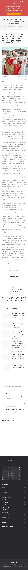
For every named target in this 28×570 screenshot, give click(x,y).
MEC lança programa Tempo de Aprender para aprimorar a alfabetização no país (19, 323)
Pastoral (7, 26)
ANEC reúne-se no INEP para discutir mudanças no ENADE (15, 410)
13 (8, 473)
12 (5, 473)
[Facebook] (10, 279)
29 (13, 477)
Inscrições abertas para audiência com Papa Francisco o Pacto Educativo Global (19, 333)
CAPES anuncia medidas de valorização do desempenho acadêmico (16, 403)
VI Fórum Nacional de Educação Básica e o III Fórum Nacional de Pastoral (19, 367)
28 (11, 477)
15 (13, 473)
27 (8, 477)
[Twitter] (14, 279)
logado (10, 386)
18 (3, 475)
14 (11, 473)
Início (3, 26)
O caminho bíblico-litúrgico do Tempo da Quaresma (18, 314)
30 (16, 477)
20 (8, 475)
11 (3, 473)
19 (5, 475)
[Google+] (18, 279)
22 (13, 475)
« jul (3, 479)
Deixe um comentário (14, 270)
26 (5, 477)
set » (18, 479)
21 (11, 475)
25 (3, 477)
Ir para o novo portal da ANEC (14, 14)
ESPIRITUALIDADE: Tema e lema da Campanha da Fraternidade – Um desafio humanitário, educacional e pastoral (19, 345)
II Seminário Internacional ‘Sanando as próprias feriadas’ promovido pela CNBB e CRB (18, 357)
